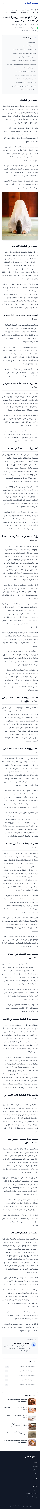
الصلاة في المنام (31, 42)
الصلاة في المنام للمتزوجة (28, 90)
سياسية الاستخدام (32, 1497)
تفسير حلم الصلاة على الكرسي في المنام (24, 49)
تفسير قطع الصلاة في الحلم (27, 57)
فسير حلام (31, 3)
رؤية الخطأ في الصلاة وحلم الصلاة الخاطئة (24, 60)
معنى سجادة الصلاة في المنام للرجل (25, 71)
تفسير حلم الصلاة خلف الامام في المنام (24, 53)
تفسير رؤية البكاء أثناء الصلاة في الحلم (25, 68)
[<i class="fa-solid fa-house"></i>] (36, 10)
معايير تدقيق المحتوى (32, 1493)
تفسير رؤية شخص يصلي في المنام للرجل (24, 86)
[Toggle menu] (4, 3)
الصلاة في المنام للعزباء (29, 46)
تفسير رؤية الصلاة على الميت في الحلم (25, 82)
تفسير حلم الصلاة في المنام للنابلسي (25, 75)
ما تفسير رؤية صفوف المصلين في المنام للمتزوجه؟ (21, 64)
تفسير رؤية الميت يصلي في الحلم (26, 79)
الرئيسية (35, 1466)
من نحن (36, 1473)
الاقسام (36, 1470)
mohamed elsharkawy (29, 25)
